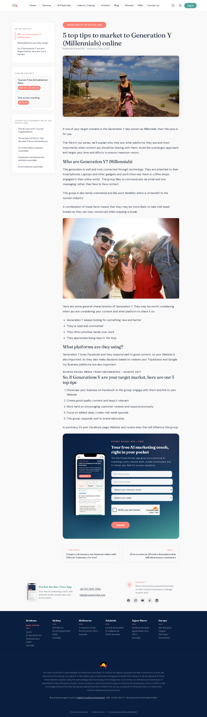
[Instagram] (135, 600)
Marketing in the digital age (84, 25)
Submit (120, 525)
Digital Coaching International (91, 697)
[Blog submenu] (122, 5)
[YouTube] (142, 600)
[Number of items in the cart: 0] (180, 5)
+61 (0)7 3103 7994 (90, 589)
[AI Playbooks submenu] (74, 5)
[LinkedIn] (156, 600)
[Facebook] (128, 600)
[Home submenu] (39, 5)
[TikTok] (150, 600)
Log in (190, 5)
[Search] (173, 5)
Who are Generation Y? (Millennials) (29, 36)
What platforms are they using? (32, 43)
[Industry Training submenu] (98, 5)
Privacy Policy (98, 712)
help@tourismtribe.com (92, 595)
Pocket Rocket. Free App (55, 586)
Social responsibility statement (123, 712)
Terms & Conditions (79, 712)
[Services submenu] (54, 5)
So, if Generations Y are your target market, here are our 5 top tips (31, 51)
